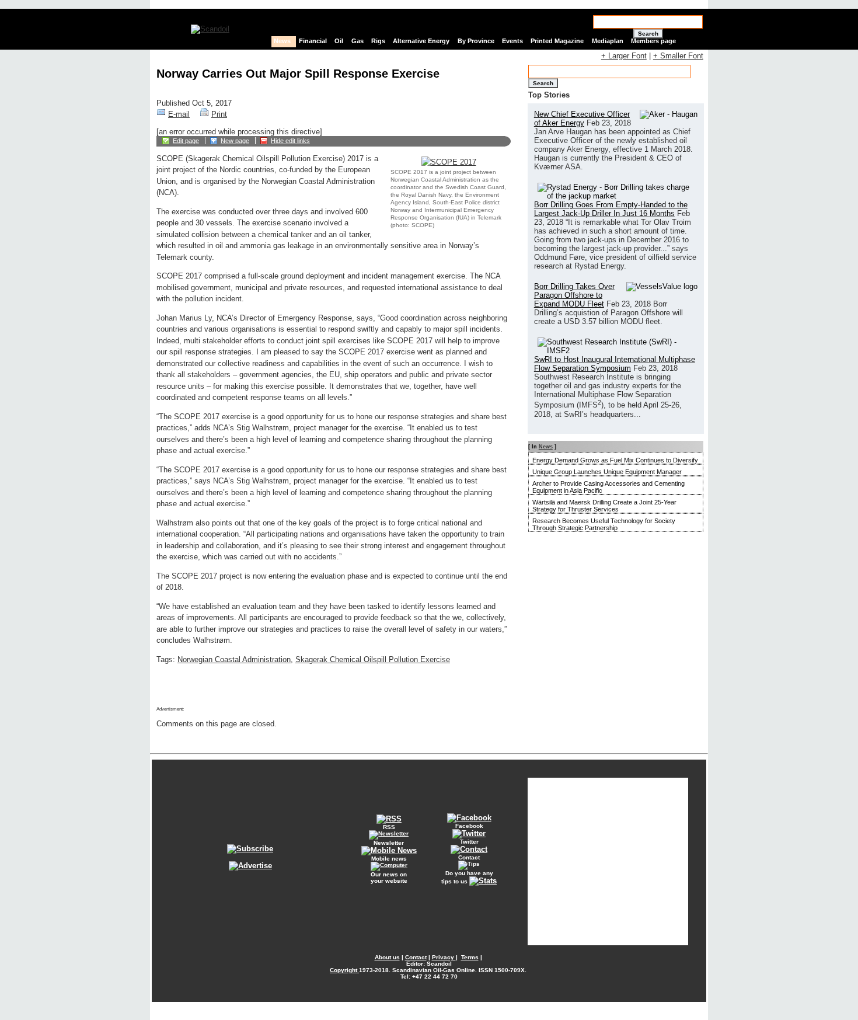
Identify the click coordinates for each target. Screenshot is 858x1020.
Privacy (444, 957)
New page (235, 140)
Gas (357, 40)
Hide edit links (290, 140)
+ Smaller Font (678, 55)
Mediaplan (607, 40)
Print (219, 114)
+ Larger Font (624, 55)
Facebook (469, 826)
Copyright (344, 970)
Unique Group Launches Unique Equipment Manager (607, 471)
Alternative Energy (421, 40)
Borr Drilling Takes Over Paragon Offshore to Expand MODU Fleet (574, 295)
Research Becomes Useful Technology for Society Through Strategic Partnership (603, 524)
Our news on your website (389, 877)
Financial (313, 40)
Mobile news (389, 858)
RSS (389, 827)
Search (648, 33)
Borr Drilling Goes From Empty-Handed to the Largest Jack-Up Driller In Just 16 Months (611, 209)
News (282, 40)
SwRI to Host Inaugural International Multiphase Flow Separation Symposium (614, 364)
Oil (338, 40)
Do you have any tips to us (467, 877)
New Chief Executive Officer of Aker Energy (582, 118)
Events (512, 40)
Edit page (186, 140)
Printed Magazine (557, 40)
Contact (469, 857)
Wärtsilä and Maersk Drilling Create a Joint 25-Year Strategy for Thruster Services (604, 506)
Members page (653, 40)
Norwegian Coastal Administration (234, 659)
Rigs (378, 40)
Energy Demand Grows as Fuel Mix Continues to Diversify (615, 460)
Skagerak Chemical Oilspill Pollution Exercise (372, 659)
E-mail (179, 114)
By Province (476, 40)
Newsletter (389, 843)
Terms (470, 957)
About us (387, 957)
